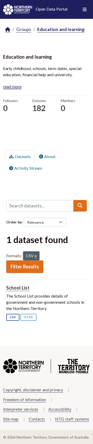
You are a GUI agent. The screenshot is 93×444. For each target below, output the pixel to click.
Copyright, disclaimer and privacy (33, 389)
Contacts (37, 418)
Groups (23, 29)
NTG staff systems (72, 418)
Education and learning (60, 29)
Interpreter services (20, 409)
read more (12, 86)
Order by (14, 222)
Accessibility (59, 409)
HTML (28, 317)
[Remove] (36, 256)
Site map (11, 418)
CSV (13, 317)
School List (17, 288)
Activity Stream (27, 168)
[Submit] (80, 205)
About (49, 156)
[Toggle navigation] (84, 9)
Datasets (22, 156)
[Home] (7, 30)
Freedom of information (24, 399)
